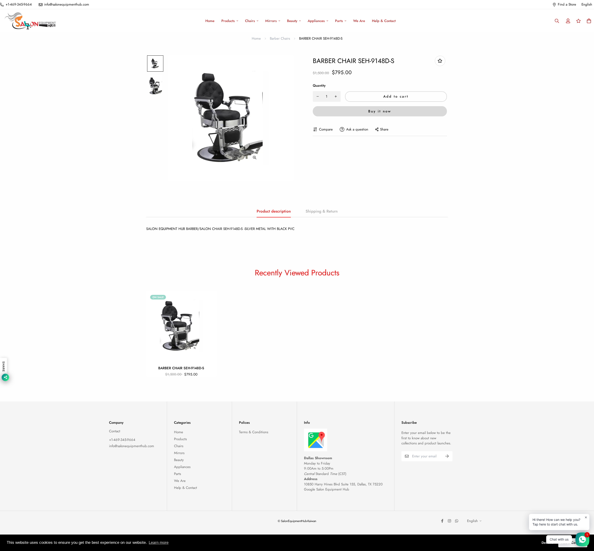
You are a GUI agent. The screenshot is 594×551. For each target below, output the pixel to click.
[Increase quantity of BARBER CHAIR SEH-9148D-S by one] (336, 96)
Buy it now (379, 111)
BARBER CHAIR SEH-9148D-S (181, 368)
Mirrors (271, 20)
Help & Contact (384, 20)
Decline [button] (547, 543)
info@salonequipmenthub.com (131, 446)
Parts (339, 20)
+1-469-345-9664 (122, 439)
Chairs (250, 20)
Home (209, 20)
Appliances (316, 20)
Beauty (292, 20)
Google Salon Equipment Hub (326, 489)
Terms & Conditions (253, 432)
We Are (359, 20)
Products (228, 20)
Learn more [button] (158, 542)
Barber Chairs (280, 38)
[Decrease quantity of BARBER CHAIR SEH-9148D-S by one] (317, 96)
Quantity (319, 85)
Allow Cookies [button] (573, 543)
